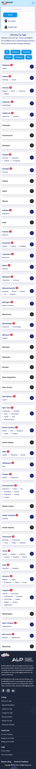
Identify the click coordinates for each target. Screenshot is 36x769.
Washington (7, 614)
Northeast (15, 52)
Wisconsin (8, 634)
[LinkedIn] (13, 691)
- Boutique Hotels (6, 717)
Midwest (8, 57)
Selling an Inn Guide (7, 741)
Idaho (4, 191)
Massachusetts (10, 288)
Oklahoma (8, 463)
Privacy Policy (5, 751)
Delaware (6, 146)
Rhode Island (8, 506)
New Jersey (7, 387)
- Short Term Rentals (7, 724)
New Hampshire (9, 377)
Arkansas (7, 102)
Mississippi (8, 324)
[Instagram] (8, 691)
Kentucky (7, 243)
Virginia (7, 590)
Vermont (7, 576)
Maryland (7, 277)
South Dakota (8, 528)
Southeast (26, 52)
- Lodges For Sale (7, 713)
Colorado (6, 125)
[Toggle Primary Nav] (33, 3)
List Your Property (6, 734)
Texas (6, 551)
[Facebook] (3, 691)
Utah (5, 565)
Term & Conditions (7, 755)
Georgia (7, 169)
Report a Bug (6, 762)
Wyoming (6, 647)
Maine (6, 265)
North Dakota (8, 443)
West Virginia (9, 623)
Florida (6, 155)
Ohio (5, 452)
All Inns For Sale (6, 701)
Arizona (7, 88)
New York (7, 408)
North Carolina (10, 428)
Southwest (19, 57)
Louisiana (8, 254)
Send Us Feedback (21, 762)
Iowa (4, 223)
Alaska (6, 76)
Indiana (7, 210)
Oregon (7, 474)
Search (10, 15)
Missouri (7, 335)
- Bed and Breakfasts (7, 705)
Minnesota (6, 314)
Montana (6, 347)
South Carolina (10, 515)
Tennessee (8, 537)
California (8, 113)
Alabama (7, 65)
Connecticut (7, 135)
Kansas (7, 232)
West (28, 57)
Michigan (7, 302)
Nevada (5, 367)
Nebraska (6, 357)
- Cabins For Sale (6, 709)
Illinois (5, 201)
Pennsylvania (9, 486)
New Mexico (9, 397)
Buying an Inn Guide (7, 738)
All (7, 52)
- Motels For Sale (6, 720)
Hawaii (5, 181)
